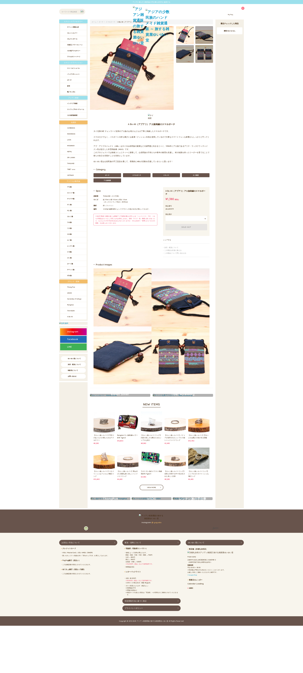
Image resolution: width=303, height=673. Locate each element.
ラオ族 (69, 222)
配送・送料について (133, 542)
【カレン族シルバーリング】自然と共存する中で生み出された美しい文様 (175, 473)
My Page (231, 14)
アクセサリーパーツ (73, 56)
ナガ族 (69, 252)
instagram (72, 331)
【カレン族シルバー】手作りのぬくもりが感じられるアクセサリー (104, 437)
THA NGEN (71, 311)
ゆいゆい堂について (74, 358)
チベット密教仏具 (73, 27)
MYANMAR (70, 146)
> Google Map (192, 575)
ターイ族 (70, 264)
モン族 (69, 210)
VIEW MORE (151, 487)
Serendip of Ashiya (74, 299)
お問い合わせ (72, 376)
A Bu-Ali (166, 175)
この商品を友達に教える (173, 250)
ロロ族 (69, 234)
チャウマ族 (71, 199)
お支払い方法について (71, 542)
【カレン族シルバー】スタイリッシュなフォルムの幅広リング (104, 473)
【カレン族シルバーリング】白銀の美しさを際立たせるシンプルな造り (151, 437)
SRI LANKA (71, 157)
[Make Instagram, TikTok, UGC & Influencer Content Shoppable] (215, 528)
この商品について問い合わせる (175, 253)
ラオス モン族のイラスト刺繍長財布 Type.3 (151, 472)
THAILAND (70, 163)
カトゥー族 (71, 193)
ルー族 (69, 240)
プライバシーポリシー (134, 608)
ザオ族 (69, 275)
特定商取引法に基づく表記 (136, 601)
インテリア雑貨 (72, 103)
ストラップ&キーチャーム (75, 109)
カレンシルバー (72, 33)
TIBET (71, 169)
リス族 (69, 228)
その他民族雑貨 (72, 115)
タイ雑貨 (196, 175)
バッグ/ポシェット (73, 74)
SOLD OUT (186, 227)
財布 (68, 86)
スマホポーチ (136, 175)
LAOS (69, 140)
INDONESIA (71, 134)
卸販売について (73, 370)
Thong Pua (71, 287)
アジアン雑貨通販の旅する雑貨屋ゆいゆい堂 (152, 621)
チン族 (69, 204)
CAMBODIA (71, 128)
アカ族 (69, 187)
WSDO (69, 293)
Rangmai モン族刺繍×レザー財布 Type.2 (127, 436)
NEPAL (69, 151)
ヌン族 (69, 258)
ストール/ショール (73, 68)
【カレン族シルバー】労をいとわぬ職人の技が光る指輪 (198, 436)
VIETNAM (70, 175)
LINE (69, 346)
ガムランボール (72, 39)
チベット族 (71, 269)
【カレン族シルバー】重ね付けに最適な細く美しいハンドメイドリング (127, 473)
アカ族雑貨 (107, 180)
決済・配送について (171, 247)
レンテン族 (71, 246)
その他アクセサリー (73, 51)
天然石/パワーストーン (75, 45)
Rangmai (70, 305)
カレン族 (70, 216)
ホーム (94, 22)
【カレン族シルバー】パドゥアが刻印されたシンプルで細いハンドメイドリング (175, 437)
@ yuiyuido (156, 522)
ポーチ (107, 175)
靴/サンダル (71, 92)
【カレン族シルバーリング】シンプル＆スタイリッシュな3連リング (198, 473)
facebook (72, 339)
